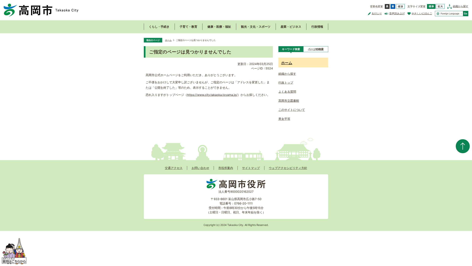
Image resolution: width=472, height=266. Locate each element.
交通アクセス (174, 168)
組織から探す (460, 6)
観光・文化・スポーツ (255, 26)
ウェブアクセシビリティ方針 (288, 168)
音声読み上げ (397, 13)
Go (465, 13)
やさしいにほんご (422, 13)
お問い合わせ (200, 168)
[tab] (290, 49)
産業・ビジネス (291, 26)
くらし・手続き (159, 26)
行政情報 (317, 26)
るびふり (377, 13)
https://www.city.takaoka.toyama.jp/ (212, 95)
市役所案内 (225, 168)
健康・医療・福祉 (219, 26)
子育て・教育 (188, 26)
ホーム (168, 40)
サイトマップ (251, 168)
